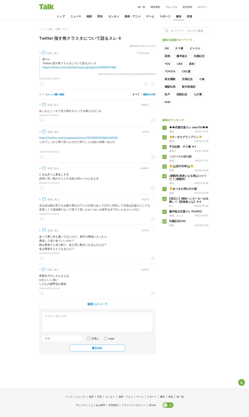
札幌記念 (199, 56)
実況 (100, 16)
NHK (168, 102)
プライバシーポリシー (134, 405)
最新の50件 (149, 94)
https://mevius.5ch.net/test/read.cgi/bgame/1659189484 (129, 74)
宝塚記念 (187, 79)
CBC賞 (186, 71)
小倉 (202, 79)
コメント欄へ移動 (54, 94)
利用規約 (113, 405)
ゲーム (150, 16)
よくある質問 (98, 405)
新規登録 (187, 6)
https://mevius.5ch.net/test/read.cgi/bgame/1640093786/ (79, 67)
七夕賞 (198, 94)
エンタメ (113, 16)
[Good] (146, 84)
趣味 (178, 16)
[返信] (42, 84)
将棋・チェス (176, 215)
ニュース (75, 16)
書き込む (97, 348)
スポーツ (165, 16)
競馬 (171, 131)
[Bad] (153, 84)
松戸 (167, 94)
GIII (167, 48)
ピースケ (195, 48)
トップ (61, 16)
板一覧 (141, 6)
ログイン (202, 6)
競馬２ (172, 151)
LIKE (180, 63)
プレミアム (171, 6)
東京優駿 (170, 79)
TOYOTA (170, 71)
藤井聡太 (182, 56)
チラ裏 (179, 48)
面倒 (167, 56)
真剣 (191, 63)
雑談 (89, 16)
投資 (189, 16)
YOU (167, 63)
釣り (171, 206)
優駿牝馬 (170, 86)
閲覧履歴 (155, 6)
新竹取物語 (188, 86)
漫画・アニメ (132, 16)
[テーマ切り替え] (168, 405)
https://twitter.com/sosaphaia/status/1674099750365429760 (78, 137)
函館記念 (182, 94)
